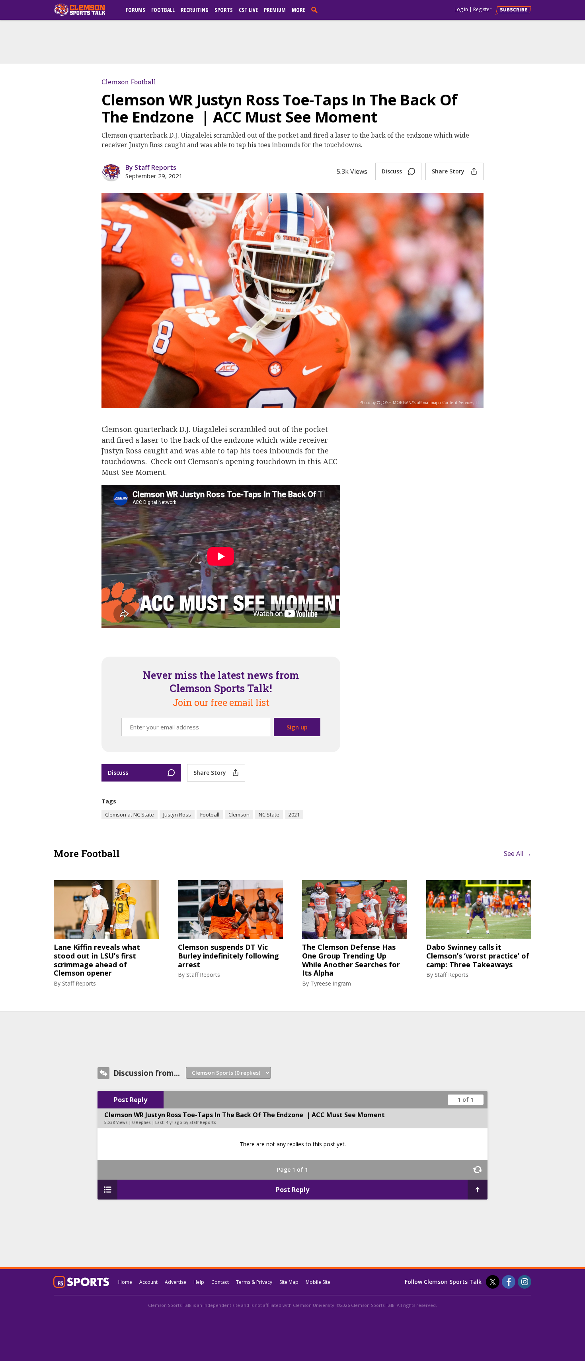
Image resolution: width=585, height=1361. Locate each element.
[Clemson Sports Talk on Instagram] (524, 1282)
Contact (220, 1282)
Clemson (239, 814)
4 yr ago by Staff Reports (191, 1122)
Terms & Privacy (254, 1282)
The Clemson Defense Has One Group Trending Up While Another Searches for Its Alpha (351, 960)
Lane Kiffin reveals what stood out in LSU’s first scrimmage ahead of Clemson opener (97, 960)
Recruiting (195, 10)
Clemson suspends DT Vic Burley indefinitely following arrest (228, 956)
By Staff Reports (150, 167)
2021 (294, 814)
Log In (461, 9)
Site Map (288, 1282)
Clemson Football (128, 82)
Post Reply (130, 1099)
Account (148, 1282)
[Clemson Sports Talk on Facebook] (508, 1282)
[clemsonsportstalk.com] (85, 10)
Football (163, 10)
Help (198, 1282)
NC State (269, 814)
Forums (135, 10)
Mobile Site (318, 1282)
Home (125, 1282)
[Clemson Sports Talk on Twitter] (492, 1282)
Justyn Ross (177, 814)
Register (482, 9)
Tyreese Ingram (330, 983)
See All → (517, 853)
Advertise (175, 1282)
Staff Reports (79, 983)
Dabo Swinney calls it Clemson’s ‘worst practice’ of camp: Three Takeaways (477, 956)
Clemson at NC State (129, 814)
